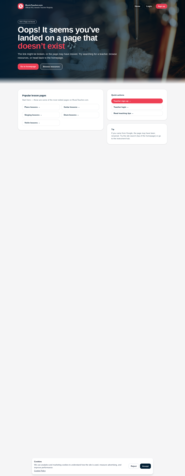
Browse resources (51, 67)
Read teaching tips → (124, 113)
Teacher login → (121, 107)
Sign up (161, 6)
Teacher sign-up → (122, 101)
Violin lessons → (32, 123)
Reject (134, 466)
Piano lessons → (32, 107)
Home (137, 6)
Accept (145, 466)
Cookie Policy (40, 471)
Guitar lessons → (72, 107)
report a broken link (46, 74)
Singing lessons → (33, 115)
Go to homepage (28, 66)
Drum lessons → (71, 115)
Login (149, 6)
